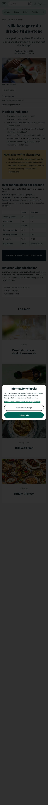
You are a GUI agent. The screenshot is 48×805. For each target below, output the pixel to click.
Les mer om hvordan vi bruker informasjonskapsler (22, 402)
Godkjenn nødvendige (24, 408)
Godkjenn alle (24, 415)
